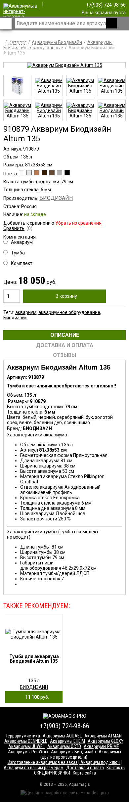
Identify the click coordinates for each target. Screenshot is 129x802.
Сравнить (13, 228)
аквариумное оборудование (69, 312)
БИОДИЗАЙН (56, 198)
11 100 (35, 697)
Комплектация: (20, 250)
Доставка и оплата (85, 767)
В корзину (66, 296)
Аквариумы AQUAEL (62, 735)
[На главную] (20, 53)
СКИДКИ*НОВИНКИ (52, 773)
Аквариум (22, 242)
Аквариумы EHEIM (67, 741)
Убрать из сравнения (78, 223)
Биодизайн (15, 317)
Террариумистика (23, 735)
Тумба (18, 252)
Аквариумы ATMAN (103, 735)
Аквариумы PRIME (101, 746)
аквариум (25, 312)
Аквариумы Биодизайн (73, 751)
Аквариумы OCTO (64, 746)
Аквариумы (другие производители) (80, 754)
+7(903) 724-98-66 (106, 5)
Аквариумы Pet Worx (28, 751)
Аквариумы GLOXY (105, 741)
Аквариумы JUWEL (26, 746)
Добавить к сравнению (28, 223)
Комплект (21, 263)
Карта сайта (84, 773)
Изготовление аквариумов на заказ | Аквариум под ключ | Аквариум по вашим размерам (63, 765)
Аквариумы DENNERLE (25, 741)
